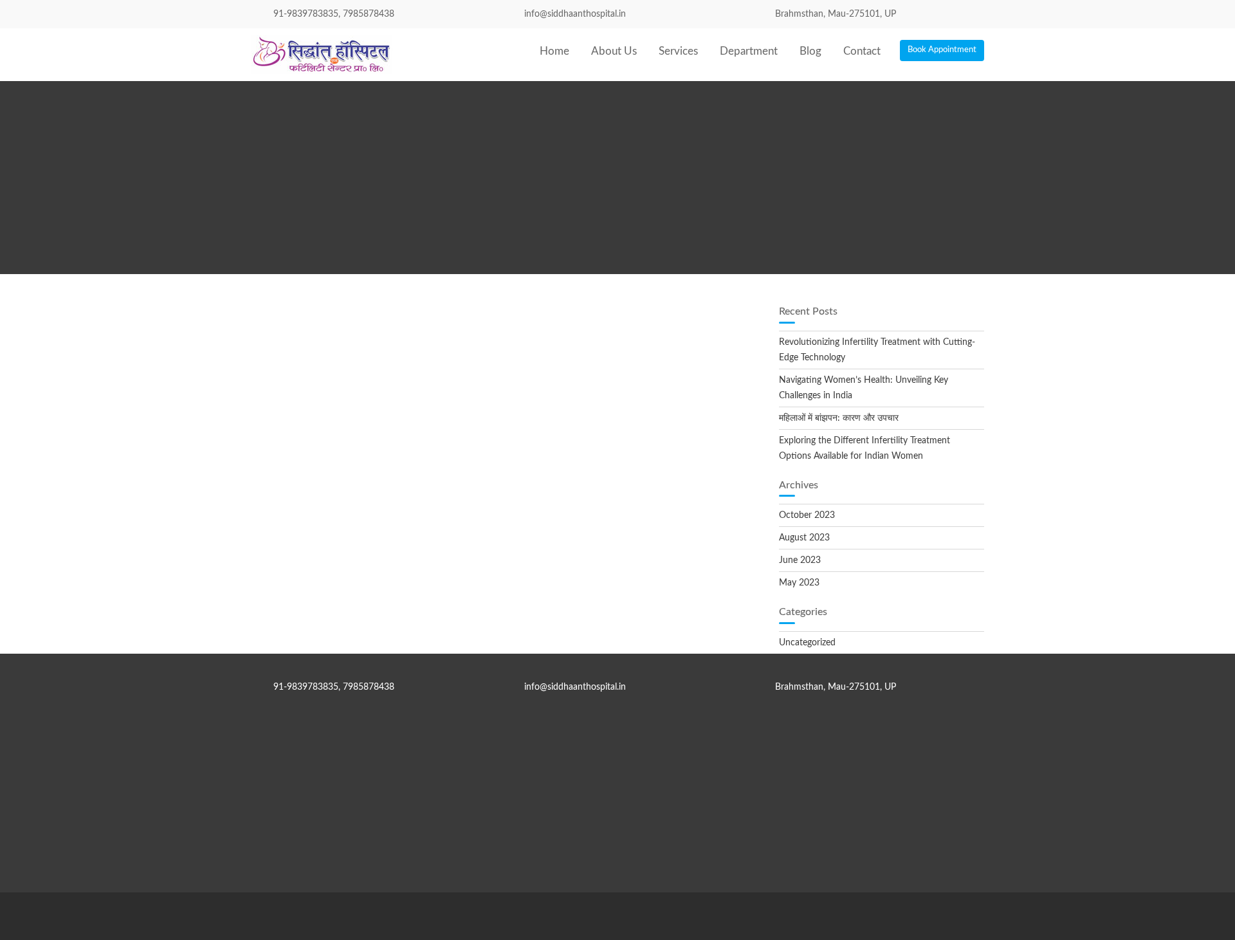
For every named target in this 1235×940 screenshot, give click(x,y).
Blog (810, 51)
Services (678, 51)
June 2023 (800, 560)
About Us (614, 51)
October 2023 (807, 515)
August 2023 (804, 537)
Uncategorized (807, 642)
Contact (862, 51)
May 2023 (799, 582)
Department (749, 51)
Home (554, 51)
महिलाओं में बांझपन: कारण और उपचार (839, 418)
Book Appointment (942, 50)
